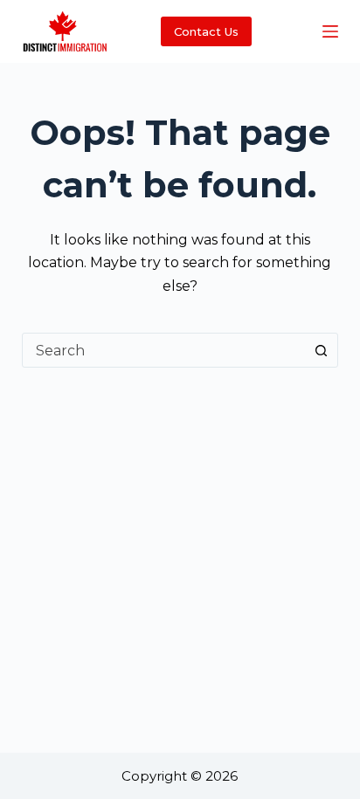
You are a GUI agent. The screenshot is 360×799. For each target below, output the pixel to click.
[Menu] (330, 31)
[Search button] (320, 350)
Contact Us (206, 31)
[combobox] (164, 350)
